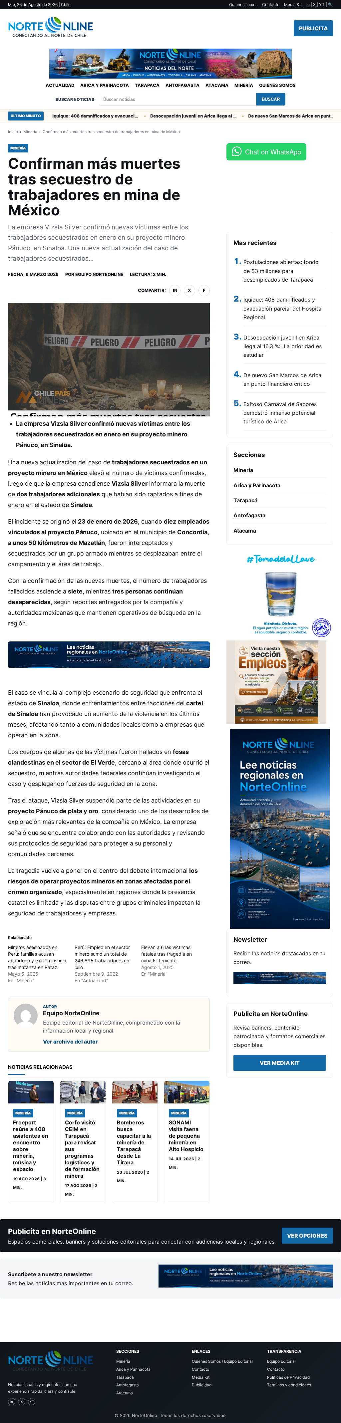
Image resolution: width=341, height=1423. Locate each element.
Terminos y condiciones (289, 1384)
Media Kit (293, 4)
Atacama (216, 85)
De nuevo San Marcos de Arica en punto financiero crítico (276, 116)
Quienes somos (243, 4)
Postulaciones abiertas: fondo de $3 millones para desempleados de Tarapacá (281, 271)
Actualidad (60, 85)
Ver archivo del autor (70, 1041)
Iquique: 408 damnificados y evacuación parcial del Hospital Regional (80, 116)
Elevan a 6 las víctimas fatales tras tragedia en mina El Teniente (166, 953)
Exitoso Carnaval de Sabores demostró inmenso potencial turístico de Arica (280, 413)
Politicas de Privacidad (288, 1377)
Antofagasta (182, 85)
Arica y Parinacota (104, 85)
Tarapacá (147, 85)
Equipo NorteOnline (99, 274)
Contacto (270, 4)
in (175, 290)
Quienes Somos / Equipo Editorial (222, 1361)
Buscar (271, 99)
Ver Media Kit (280, 1063)
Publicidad (201, 1384)
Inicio (13, 131)
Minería (243, 85)
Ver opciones (307, 1235)
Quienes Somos (277, 85)
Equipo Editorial (281, 1361)
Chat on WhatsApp (273, 151)
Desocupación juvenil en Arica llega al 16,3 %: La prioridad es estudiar (178, 116)
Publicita (313, 28)
